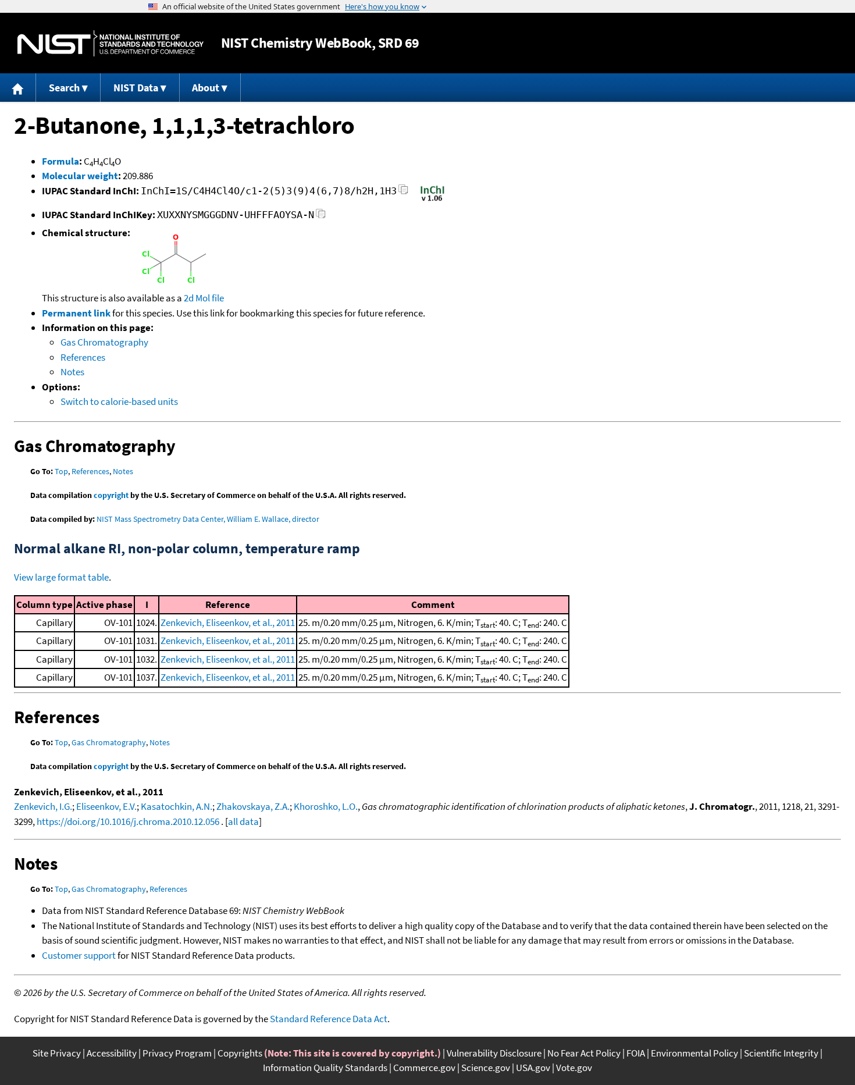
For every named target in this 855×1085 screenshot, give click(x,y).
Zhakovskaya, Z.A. (253, 806)
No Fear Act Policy (584, 1053)
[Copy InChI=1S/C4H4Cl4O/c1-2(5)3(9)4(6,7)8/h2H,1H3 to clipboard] (403, 193)
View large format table (61, 577)
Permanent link (76, 313)
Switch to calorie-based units (119, 401)
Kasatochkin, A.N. (176, 806)
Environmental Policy (694, 1053)
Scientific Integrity (781, 1053)
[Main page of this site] (18, 87)
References (82, 357)
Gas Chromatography (104, 342)
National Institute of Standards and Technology (110, 43)
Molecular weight (80, 175)
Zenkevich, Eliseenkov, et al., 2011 (228, 622)
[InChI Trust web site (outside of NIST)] (432, 200)
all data (243, 821)
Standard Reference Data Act (328, 1018)
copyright (111, 495)
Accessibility (112, 1053)
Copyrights (240, 1053)
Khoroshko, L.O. (326, 806)
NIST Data (135, 87)
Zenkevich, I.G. (43, 806)
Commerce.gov (424, 1067)
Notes (72, 371)
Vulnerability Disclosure (494, 1053)
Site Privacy (57, 1053)
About (205, 87)
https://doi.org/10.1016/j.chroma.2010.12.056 (128, 821)
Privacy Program (177, 1053)
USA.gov (533, 1067)
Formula (60, 161)
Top (61, 471)
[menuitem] (18, 87)
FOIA (635, 1053)
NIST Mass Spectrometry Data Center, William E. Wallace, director (208, 519)
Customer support (79, 955)
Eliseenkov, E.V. (106, 806)
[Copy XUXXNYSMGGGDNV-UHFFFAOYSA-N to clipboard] (321, 217)
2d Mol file (204, 297)
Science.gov (485, 1067)
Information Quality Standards (325, 1067)
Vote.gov (574, 1067)
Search (64, 87)
